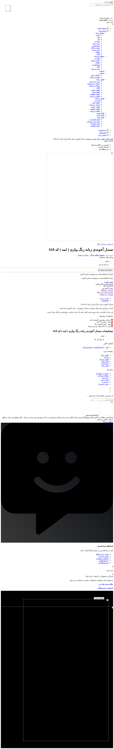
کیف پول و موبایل (93, 121)
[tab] (55, 298)
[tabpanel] (57, 671)
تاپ (98, 39)
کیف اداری (100, 115)
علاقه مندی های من (106, 584)
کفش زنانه (100, 79)
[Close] (8, 8)
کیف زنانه (100, 117)
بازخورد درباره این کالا (105, 244)
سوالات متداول (103, 376)
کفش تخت (96, 92)
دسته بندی (102, 31)
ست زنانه (96, 43)
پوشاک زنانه (100, 33)
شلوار (98, 52)
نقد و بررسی (104, 298)
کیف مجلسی (95, 126)
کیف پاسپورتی (94, 119)
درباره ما (105, 378)
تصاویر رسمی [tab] (99, 598)
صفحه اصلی (101, 28)
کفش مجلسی (95, 94)
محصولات (102, 133)
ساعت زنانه (95, 75)
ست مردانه (95, 69)
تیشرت (97, 41)
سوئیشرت (96, 46)
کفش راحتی (95, 90)
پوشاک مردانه (99, 56)
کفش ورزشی (95, 96)
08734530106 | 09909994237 (93, 347)
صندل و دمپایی (94, 105)
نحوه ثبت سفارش (102, 373)
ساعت (101, 73)
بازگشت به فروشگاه (105, 588)
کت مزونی (96, 50)
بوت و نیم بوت (94, 81)
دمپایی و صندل (94, 86)
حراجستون (102, 130)
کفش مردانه (99, 98)
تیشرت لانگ (95, 48)
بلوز (98, 37)
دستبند (101, 71)
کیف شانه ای (95, 124)
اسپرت (97, 100)
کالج (98, 88)
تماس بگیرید (108, 282)
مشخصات (105, 300)
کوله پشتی (100, 113)
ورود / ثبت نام (104, 384)
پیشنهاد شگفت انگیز (97, 255)
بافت (98, 35)
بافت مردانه (95, 60)
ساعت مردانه (95, 77)
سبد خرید (105, 382)
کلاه (98, 54)
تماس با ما (102, 135)
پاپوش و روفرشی (93, 84)
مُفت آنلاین (109, 139)
